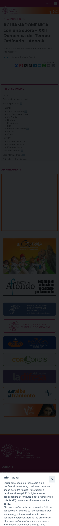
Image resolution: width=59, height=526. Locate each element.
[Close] (52, 479)
